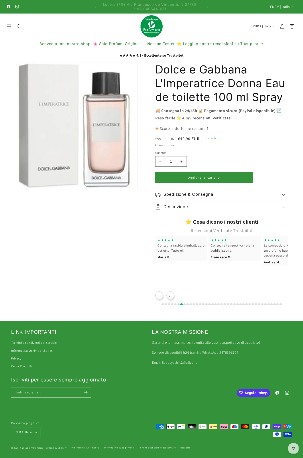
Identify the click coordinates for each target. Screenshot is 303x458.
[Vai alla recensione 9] (187, 304)
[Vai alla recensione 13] (200, 304)
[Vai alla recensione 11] (194, 304)
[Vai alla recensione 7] (181, 304)
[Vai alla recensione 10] (190, 304)
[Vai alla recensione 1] (162, 304)
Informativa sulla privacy (119, 447)
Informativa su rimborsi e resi (32, 350)
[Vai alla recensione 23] (231, 304)
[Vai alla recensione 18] (215, 304)
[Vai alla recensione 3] (169, 304)
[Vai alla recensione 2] (166, 304)
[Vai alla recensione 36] (271, 304)
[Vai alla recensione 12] (197, 304)
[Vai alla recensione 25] (237, 304)
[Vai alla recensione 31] (256, 304)
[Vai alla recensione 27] (243, 304)
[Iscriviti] (86, 392)
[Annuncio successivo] (207, 6)
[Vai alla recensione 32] (259, 304)
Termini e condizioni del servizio (34, 342)
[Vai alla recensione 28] (246, 304)
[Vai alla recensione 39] (280, 304)
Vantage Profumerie (31, 447)
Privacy (16, 358)
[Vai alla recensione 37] (274, 304)
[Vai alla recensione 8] (184, 304)
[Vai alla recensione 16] (209, 304)
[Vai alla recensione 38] (277, 304)
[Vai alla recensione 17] (212, 304)
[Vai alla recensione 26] (240, 304)
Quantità (161, 153)
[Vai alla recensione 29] (249, 304)
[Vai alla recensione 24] (234, 304)
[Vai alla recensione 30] (253, 304)
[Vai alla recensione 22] (228, 304)
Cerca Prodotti (21, 366)
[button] (9, 26)
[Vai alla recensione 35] (268, 304)
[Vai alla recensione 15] (206, 304)
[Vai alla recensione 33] (262, 304)
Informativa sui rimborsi (85, 447)
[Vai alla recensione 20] (221, 304)
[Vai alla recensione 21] (225, 304)
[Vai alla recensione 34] (265, 304)
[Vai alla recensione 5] (175, 304)
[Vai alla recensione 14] (203, 304)
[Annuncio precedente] (95, 6)
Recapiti (185, 447)
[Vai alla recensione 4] (172, 304)
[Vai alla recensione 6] (178, 304)
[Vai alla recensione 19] (218, 304)
